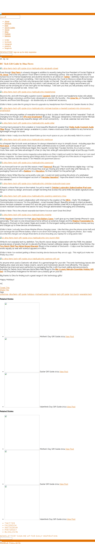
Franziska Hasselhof (50, 177)
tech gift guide (63, 294)
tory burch (74, 294)
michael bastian (42, 294)
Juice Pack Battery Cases (42, 219)
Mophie (8, 219)
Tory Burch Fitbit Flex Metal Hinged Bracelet (19, 246)
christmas (4, 294)
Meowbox (40, 171)
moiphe (52, 294)
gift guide (22, 294)
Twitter (67, 77)
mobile (4, 543)
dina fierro (13, 294)
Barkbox (27, 171)
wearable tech (86, 294)
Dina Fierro (16, 72)
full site (15, 543)
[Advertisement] (47, 7)
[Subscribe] (1, 57)
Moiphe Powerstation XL (83, 221)
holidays (30, 294)
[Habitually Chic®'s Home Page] (10, 14)
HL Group (4, 75)
